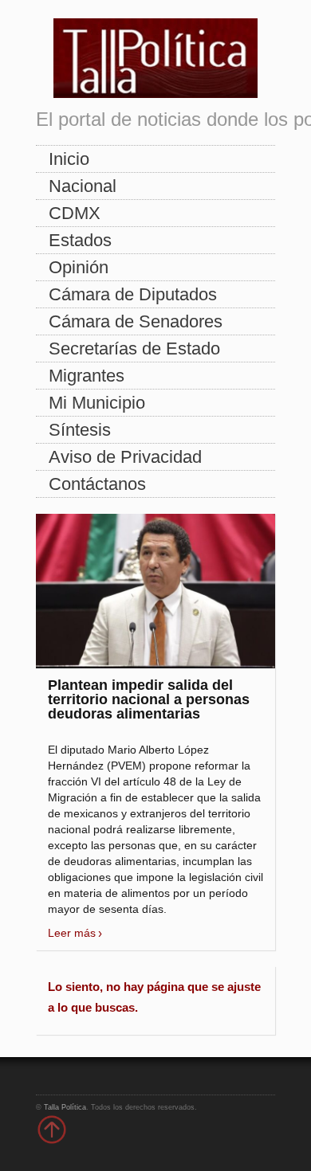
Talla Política (65, 1107)
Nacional (82, 186)
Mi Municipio (97, 403)
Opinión (78, 267)
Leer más (72, 932)
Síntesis (80, 430)
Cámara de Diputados (133, 294)
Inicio (69, 159)
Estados (80, 240)
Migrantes (86, 376)
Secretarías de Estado (134, 348)
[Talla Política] (155, 54)
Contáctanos (97, 484)
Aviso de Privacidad (125, 457)
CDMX (74, 213)
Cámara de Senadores (135, 321)
